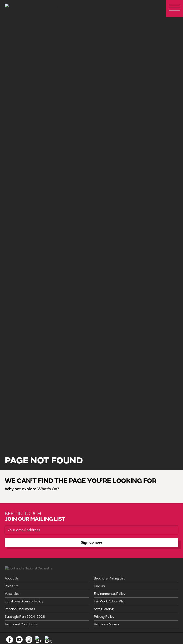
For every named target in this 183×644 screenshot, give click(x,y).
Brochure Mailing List (109, 578)
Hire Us (99, 586)
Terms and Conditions (21, 624)
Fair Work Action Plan (109, 601)
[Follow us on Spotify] (48, 639)
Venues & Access (106, 624)
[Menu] (174, 8)
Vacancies (12, 594)
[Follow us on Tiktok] (39, 639)
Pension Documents (20, 609)
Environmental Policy (109, 594)
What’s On (47, 489)
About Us (12, 578)
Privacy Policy (104, 617)
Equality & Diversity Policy (24, 601)
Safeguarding (104, 609)
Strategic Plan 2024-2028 (25, 617)
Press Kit (11, 586)
